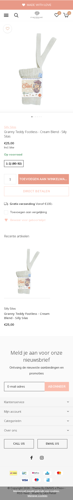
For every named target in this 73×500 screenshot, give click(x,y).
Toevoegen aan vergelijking (28, 212)
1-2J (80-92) (14, 163)
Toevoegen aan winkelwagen (44, 179)
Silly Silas (10, 127)
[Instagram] (42, 457)
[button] (6, 15)
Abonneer (56, 386)
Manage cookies (37, 495)
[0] (66, 15)
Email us (52, 443)
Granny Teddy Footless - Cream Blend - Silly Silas (26, 316)
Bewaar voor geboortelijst (24, 220)
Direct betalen (36, 191)
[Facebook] (31, 457)
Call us (19, 443)
